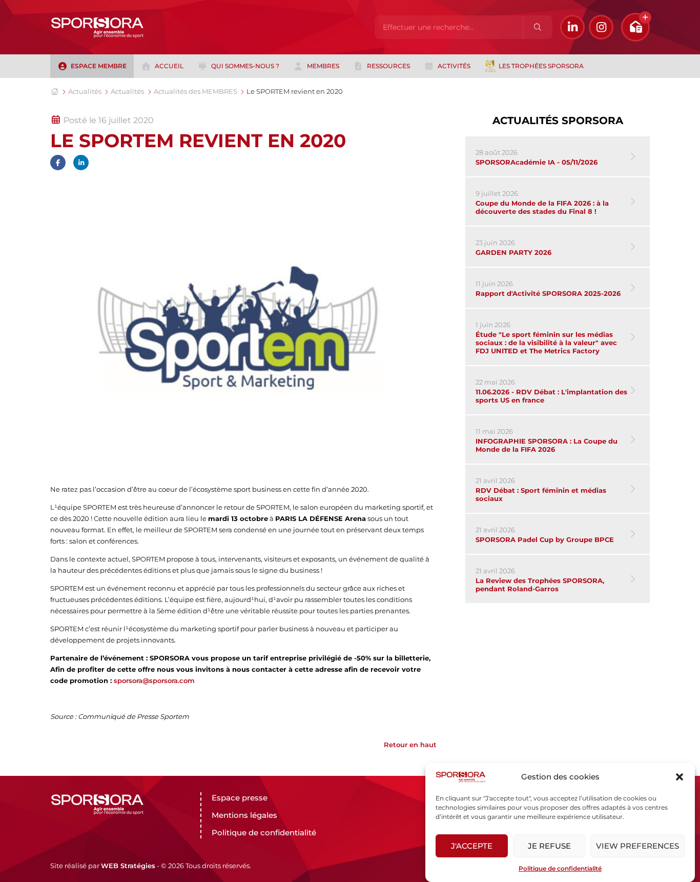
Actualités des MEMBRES (195, 91)
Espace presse (239, 798)
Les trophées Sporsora (541, 66)
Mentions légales (244, 815)
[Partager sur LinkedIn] (81, 162)
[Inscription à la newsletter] (635, 27)
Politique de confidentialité (560, 868)
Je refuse (549, 846)
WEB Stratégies (128, 865)
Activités (454, 66)
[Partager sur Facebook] (58, 162)
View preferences (637, 846)
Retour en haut (410, 744)
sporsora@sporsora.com (154, 680)
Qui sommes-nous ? (245, 66)
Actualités (84, 91)
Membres (323, 66)
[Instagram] (601, 27)
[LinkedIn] (572, 27)
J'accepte (471, 846)
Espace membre (99, 66)
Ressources (388, 66)
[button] (679, 777)
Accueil (169, 66)
